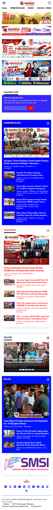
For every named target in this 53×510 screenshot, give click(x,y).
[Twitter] (10, 486)
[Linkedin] (33, 486)
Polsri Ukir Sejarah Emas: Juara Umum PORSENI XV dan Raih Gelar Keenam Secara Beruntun (32, 304)
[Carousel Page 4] (29, 369)
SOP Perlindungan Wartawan (23, 504)
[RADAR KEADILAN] (27, 3)
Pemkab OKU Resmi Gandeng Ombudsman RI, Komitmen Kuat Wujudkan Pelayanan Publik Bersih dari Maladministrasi (32, 174)
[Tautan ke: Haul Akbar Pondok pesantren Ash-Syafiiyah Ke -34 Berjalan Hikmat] (26, 401)
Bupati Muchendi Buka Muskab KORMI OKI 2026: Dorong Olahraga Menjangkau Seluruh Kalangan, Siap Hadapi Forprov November (32, 292)
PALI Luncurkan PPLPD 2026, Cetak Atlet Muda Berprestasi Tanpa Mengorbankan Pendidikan (33, 317)
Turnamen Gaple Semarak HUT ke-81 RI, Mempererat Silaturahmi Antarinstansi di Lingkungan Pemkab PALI (33, 281)
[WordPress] (24, 486)
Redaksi (6, 504)
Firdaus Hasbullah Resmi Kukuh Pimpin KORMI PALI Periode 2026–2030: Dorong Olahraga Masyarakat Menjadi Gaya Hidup (24, 269)
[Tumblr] (19, 486)
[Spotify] (42, 486)
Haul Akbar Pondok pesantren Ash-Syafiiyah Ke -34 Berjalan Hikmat (26, 422)
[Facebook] (5, 486)
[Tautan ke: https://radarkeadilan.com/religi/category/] (48, 379)
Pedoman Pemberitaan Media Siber (15, 506)
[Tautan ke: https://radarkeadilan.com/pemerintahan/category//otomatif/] (48, 123)
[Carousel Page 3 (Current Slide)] (26, 369)
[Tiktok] (47, 486)
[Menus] (4, 3)
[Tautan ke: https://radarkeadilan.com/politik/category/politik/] (48, 337)
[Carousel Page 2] (23, 369)
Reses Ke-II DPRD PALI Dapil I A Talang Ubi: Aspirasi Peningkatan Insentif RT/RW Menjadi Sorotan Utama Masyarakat (26, 362)
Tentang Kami (36, 506)
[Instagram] (28, 486)
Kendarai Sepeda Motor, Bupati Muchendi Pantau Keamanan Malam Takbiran (31, 443)
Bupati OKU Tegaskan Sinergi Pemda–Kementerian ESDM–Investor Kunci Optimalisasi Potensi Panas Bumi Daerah (32, 200)
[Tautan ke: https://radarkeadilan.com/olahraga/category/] (48, 230)
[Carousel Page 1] (20, 369)
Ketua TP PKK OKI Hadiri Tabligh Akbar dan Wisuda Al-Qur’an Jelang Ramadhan (33, 432)
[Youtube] (38, 486)
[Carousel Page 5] (32, 369)
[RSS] (26, 490)
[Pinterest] (15, 486)
